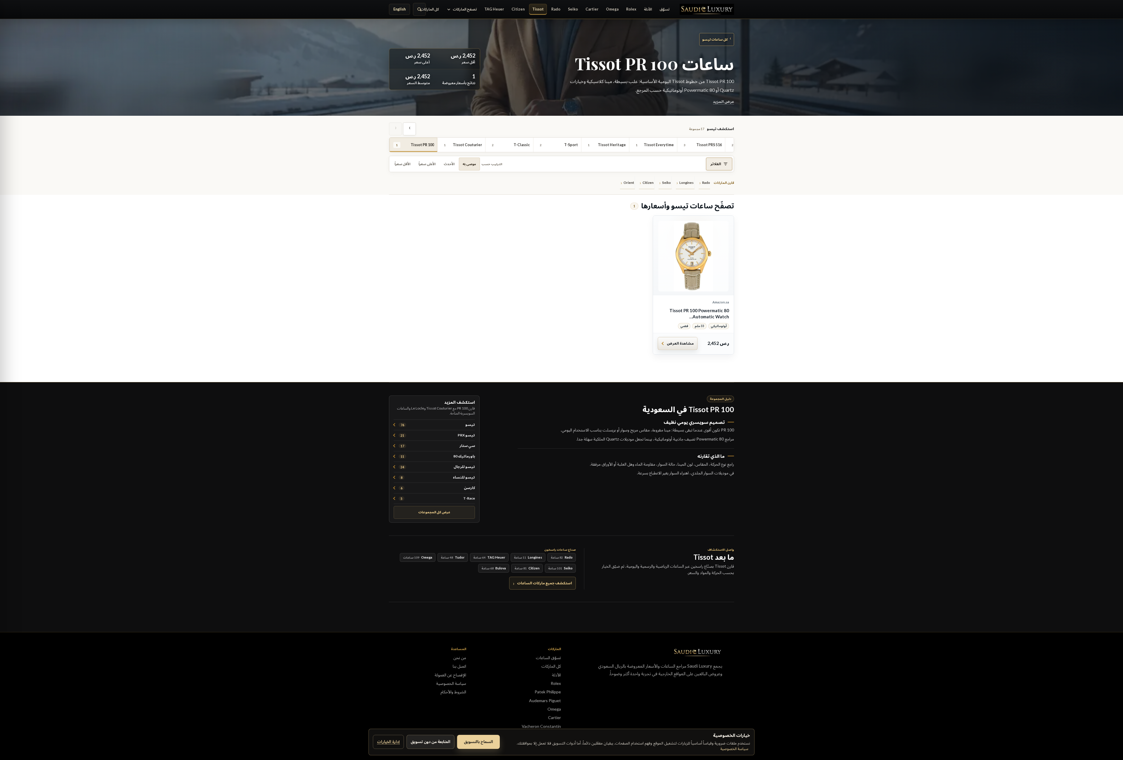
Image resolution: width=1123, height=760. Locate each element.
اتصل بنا (459, 666)
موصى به (469, 164)
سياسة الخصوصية (734, 748)
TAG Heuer (494, 9)
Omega (612, 9)
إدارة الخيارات (388, 741)
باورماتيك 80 (438, 456)
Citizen (518, 9)
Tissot (538, 9)
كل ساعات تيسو (716, 39)
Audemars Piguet (545, 700)
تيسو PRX (438, 435)
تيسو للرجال (438, 466)
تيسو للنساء (438, 477)
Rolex (631, 9)
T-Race (438, 498)
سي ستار (438, 445)
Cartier (591, 9)
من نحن (459, 657)
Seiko (573, 9)
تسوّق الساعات (548, 657)
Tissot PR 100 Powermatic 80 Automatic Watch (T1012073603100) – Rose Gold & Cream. (694, 314)
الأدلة (648, 9)
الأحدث (449, 164)
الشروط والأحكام (453, 691)
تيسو (438, 424)
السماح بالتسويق (478, 741)
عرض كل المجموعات (434, 512)
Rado (555, 9)
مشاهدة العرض (680, 343)
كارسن (438, 488)
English (399, 9)
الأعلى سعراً (426, 164)
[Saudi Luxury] (707, 9)
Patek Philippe (548, 691)
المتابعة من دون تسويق (430, 741)
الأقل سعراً (402, 164)
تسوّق (664, 9)
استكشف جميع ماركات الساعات (544, 583)
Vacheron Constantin (541, 726)
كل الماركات (429, 9)
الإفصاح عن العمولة (450, 674)
